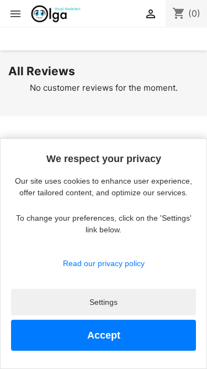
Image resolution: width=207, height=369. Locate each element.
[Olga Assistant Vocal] (56, 14)
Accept (103, 335)
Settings (103, 302)
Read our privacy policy (104, 263)
